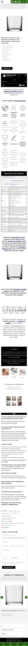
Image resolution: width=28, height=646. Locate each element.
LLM (15, 640)
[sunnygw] (6, 527)
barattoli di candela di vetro (14, 510)
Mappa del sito (10, 640)
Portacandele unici (15, 513)
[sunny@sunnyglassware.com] (4, 527)
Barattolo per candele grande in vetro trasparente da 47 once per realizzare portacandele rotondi (14, 610)
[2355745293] (2, 527)
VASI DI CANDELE (15, 4)
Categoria (8, 4)
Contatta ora (7, 68)
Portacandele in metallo (6, 515)
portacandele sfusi (5, 513)
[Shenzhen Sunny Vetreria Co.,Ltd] (2, 2)
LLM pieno (19, 640)
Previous (2, 597)
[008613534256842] (8, 527)
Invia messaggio (8, 567)
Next (26, 597)
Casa (4, 4)
